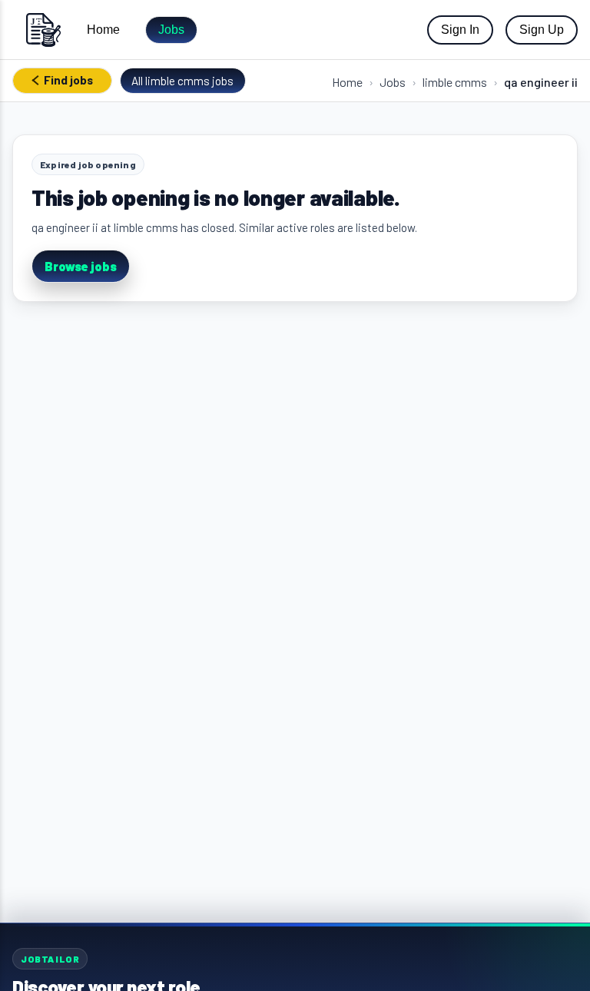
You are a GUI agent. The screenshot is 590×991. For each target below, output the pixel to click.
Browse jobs (81, 266)
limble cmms (455, 82)
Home (103, 29)
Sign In (460, 29)
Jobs (171, 29)
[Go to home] (43, 29)
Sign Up (541, 29)
